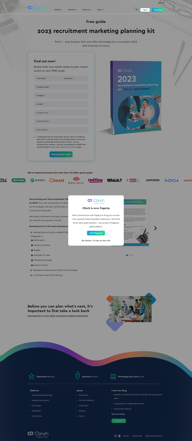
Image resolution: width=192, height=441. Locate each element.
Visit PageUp (96, 233)
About (100, 9)
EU (160, 3)
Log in (145, 10)
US (156, 3)
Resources (87, 9)
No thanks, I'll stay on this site (96, 240)
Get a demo (158, 10)
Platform (57, 9)
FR (163, 3)
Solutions (72, 9)
